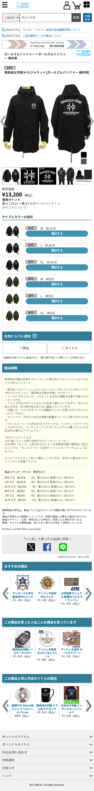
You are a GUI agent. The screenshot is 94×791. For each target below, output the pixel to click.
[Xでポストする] (31, 550)
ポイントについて (14, 207)
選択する (57, 233)
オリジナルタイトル (16, 744)
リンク (6, 775)
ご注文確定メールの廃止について (42, 35)
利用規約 (8, 760)
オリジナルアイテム (16, 736)
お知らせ (8, 768)
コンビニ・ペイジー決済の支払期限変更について (51, 29)
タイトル (71, 348)
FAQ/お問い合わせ (14, 752)
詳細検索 (87, 17)
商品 (26, 348)
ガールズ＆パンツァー (19, 54)
